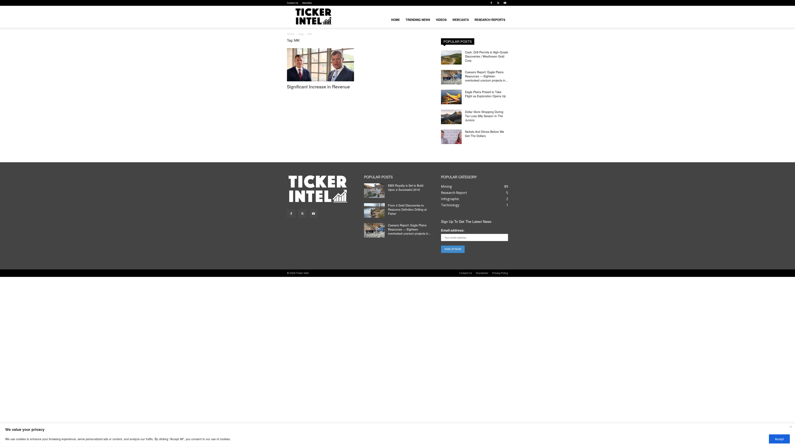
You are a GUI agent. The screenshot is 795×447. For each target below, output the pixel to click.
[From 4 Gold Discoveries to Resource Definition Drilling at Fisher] (374, 210)
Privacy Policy (500, 273)
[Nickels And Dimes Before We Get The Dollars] (451, 137)
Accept (779, 439)
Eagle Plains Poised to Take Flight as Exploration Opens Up (485, 94)
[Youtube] (505, 3)
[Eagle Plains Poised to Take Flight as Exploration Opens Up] (451, 97)
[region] (397, 435)
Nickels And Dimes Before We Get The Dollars (484, 134)
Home (395, 20)
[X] (498, 3)
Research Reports (490, 20)
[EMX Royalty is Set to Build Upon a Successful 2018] (374, 190)
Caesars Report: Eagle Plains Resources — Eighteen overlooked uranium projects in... (486, 76)
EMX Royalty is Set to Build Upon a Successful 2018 (405, 187)
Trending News (418, 20)
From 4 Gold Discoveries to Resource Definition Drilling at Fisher (407, 209)
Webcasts (460, 20)
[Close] (790, 426)
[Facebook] (491, 3)
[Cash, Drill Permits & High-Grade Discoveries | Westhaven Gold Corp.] (451, 57)
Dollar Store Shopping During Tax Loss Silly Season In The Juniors (484, 116)
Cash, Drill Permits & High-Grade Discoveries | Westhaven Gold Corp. (486, 56)
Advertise (307, 2)
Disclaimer (482, 273)
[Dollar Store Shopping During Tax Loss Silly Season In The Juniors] (451, 117)
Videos (441, 20)
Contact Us (292, 2)
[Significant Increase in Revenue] (320, 64)
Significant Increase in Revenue (318, 86)
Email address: (452, 230)
